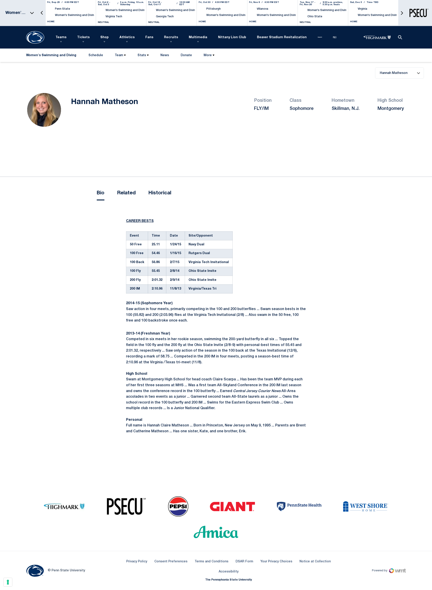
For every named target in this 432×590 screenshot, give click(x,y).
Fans (149, 37)
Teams (61, 37)
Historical (159, 193)
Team (119, 55)
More (208, 55)
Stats (141, 55)
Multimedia (198, 37)
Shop (104, 37)
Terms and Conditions (211, 561)
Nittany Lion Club (232, 37)
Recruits (171, 37)
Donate (186, 56)
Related (126, 193)
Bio (100, 193)
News (164, 55)
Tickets (83, 37)
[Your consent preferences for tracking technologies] (8, 582)
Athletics (127, 37)
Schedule (95, 55)
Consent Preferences (170, 561)
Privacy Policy (136, 561)
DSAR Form (244, 561)
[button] (41, 13)
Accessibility (228, 571)
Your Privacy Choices (276, 561)
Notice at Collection (315, 561)
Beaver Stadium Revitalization (282, 37)
